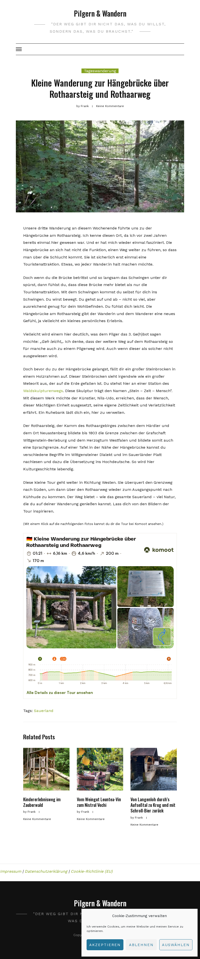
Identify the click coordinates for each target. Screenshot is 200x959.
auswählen (176, 945)
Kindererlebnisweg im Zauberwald (41, 802)
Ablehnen (141, 945)
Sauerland (43, 710)
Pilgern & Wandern (100, 13)
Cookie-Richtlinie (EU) (92, 871)
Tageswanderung (100, 71)
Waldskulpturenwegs (43, 390)
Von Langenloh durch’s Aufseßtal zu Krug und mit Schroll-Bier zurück (152, 805)
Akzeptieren (105, 945)
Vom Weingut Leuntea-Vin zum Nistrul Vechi (99, 802)
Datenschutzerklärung (46, 871)
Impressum (10, 871)
